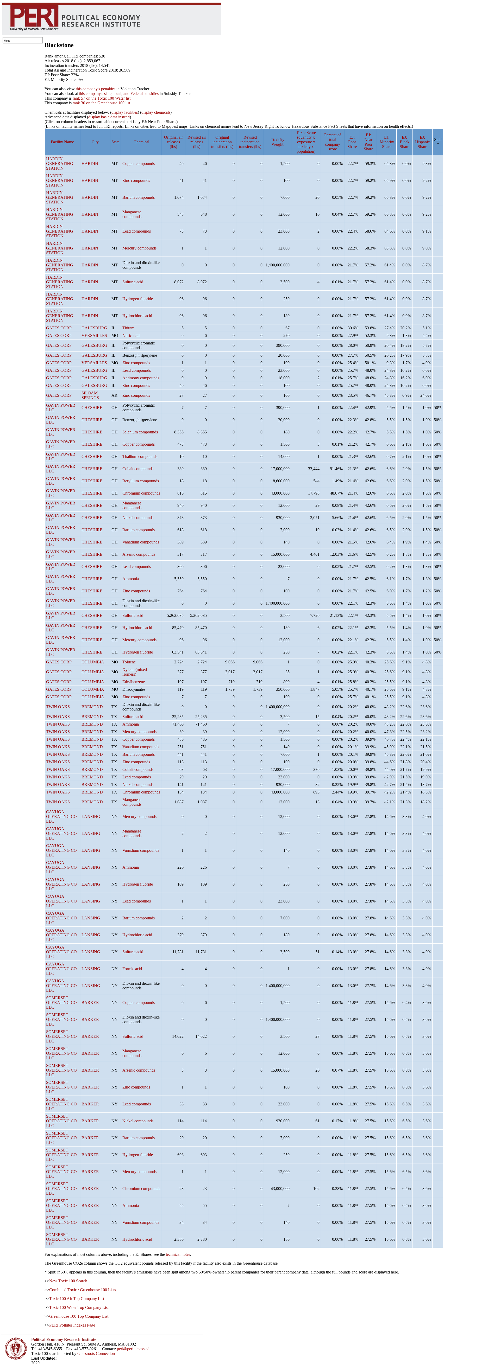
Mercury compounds (139, 248)
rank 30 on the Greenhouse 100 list (101, 103)
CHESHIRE (92, 407)
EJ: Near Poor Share (368, 142)
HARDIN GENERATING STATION (59, 163)
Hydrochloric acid (137, 315)
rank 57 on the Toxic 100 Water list (101, 98)
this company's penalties (95, 89)
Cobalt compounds (137, 468)
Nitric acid (131, 335)
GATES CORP (59, 328)
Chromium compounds (141, 493)
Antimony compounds (140, 378)
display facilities (124, 112)
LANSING (91, 816)
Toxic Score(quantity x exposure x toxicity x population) (306, 141)
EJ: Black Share (404, 142)
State (115, 142)
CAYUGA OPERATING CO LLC (61, 816)
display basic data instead (109, 117)
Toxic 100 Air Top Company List (76, 1298)
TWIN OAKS (58, 707)
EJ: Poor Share (352, 142)
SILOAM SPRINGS (90, 395)
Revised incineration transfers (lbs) (250, 142)
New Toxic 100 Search (68, 1281)
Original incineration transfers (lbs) (222, 142)
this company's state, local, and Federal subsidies (119, 93)
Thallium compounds (139, 456)
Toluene (129, 662)
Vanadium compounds (140, 542)
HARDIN (90, 163)
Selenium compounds (140, 432)
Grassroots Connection (96, 1353)
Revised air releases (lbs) (197, 142)
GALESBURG (94, 328)
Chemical (141, 142)
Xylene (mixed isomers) (134, 671)
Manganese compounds (131, 214)
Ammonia (130, 579)
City (95, 142)
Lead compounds (136, 231)
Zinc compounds (136, 180)
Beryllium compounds (140, 481)
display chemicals (155, 112)
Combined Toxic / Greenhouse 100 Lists (82, 1290)
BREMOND (92, 707)
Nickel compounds (137, 517)
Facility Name (62, 142)
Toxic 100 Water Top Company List (79, 1307)
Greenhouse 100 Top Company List (78, 1316)
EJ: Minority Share (387, 142)
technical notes (178, 1254)
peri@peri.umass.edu (134, 1349)
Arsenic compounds (138, 554)
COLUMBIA (93, 662)
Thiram (128, 328)
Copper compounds (138, 163)
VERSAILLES (94, 335)
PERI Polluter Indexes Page (72, 1325)
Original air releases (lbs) (173, 142)
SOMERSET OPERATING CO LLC (61, 1002)
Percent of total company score (332, 142)
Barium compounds (138, 197)
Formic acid (132, 968)
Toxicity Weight (277, 141)
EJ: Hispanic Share (422, 142)
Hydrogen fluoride (137, 299)
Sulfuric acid (132, 282)
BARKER (90, 1002)
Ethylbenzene (133, 682)
